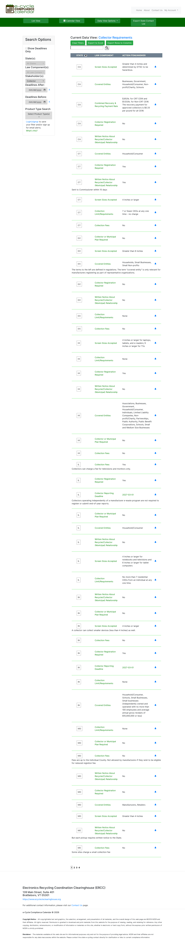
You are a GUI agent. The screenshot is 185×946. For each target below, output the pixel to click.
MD (79, 728)
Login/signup (32, 121)
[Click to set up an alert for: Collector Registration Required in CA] (155, 123)
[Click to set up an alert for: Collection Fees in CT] (155, 225)
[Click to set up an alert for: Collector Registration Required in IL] (155, 480)
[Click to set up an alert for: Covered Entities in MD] (155, 805)
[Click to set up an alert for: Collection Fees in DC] (155, 328)
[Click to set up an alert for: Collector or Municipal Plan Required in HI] (155, 440)
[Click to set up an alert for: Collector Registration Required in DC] (155, 284)
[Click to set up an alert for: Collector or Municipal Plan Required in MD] (155, 743)
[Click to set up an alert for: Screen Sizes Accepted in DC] (155, 251)
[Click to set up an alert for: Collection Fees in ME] (155, 848)
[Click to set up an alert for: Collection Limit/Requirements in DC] (155, 316)
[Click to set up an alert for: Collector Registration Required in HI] (155, 373)
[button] (35, 63)
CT (79, 153)
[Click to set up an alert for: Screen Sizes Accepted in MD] (155, 816)
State (79, 55)
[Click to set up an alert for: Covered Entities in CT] (155, 153)
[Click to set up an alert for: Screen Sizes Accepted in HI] (155, 343)
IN (79, 597)
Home (139, 10)
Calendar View (73, 20)
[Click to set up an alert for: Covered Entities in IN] (155, 705)
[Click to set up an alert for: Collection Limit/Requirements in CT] (155, 212)
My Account (170, 10)
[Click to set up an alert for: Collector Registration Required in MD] (155, 792)
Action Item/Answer (134, 55)
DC (79, 238)
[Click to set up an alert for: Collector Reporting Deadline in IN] (155, 667)
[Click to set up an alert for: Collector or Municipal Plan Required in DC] (155, 238)
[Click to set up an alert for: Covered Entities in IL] (155, 528)
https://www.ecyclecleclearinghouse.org (42, 899)
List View (36, 20)
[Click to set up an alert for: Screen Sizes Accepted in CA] (155, 67)
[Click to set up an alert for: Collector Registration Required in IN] (155, 653)
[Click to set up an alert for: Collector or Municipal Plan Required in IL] (155, 515)
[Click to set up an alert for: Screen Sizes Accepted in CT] (155, 199)
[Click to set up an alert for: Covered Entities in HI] (155, 415)
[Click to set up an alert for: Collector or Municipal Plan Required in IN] (155, 613)
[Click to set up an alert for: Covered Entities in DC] (155, 264)
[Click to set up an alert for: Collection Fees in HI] (155, 453)
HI (79, 343)
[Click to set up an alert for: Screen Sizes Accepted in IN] (155, 626)
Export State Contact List (143, 22)
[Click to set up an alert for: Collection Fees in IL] (155, 464)
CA (79, 67)
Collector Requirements (115, 37)
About (147, 10)
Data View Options (107, 20)
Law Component (104, 55)
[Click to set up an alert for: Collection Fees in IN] (155, 640)
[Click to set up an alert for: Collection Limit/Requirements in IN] (155, 682)
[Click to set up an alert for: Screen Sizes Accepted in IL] (155, 561)
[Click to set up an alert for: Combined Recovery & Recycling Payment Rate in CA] (155, 104)
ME (79, 830)
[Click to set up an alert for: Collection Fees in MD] (155, 755)
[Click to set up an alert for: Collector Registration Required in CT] (155, 166)
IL (78, 464)
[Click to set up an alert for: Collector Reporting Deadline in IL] (155, 494)
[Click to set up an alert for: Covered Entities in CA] (155, 84)
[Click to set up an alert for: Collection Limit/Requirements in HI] (155, 359)
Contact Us (157, 10)
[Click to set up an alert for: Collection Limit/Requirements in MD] (155, 728)
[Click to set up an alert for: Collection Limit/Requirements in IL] (155, 580)
